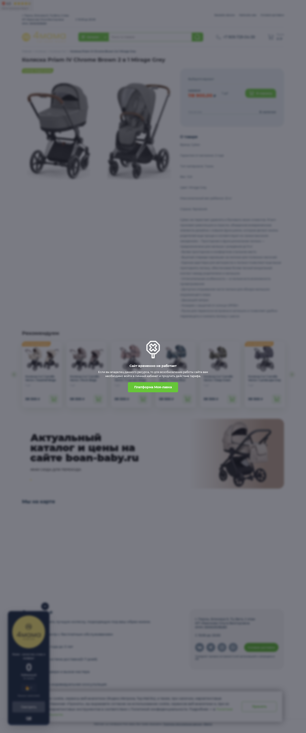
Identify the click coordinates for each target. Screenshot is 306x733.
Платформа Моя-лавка (153, 387)
